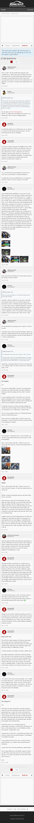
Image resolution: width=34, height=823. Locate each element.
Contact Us (10, 809)
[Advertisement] (17, 30)
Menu (4, 10)
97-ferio (9, 187)
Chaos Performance (13, 535)
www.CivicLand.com (16, 112)
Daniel (9, 91)
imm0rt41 (10, 123)
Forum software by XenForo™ (17, 815)
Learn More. (14, 54)
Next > (17, 61)
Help (15, 809)
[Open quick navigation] (31, 45)
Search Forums (5, 13)
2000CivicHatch (11, 67)
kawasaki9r (10, 375)
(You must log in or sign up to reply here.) (17, 767)
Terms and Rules (21, 809)
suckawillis (10, 140)
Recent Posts (14, 13)
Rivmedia (21, 819)
